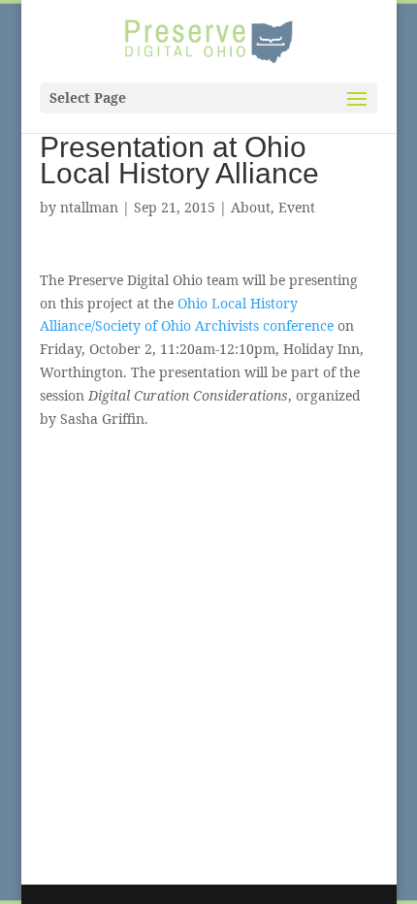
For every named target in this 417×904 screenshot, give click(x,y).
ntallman (89, 207)
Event (296, 207)
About (251, 207)
